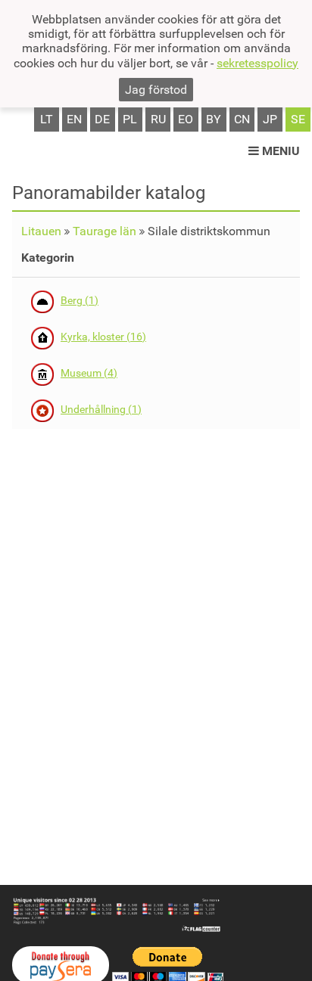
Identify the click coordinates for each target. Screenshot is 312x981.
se (298, 119)
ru (158, 119)
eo (185, 119)
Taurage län (104, 231)
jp (270, 119)
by (213, 119)
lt (46, 119)
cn (242, 119)
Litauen (41, 231)
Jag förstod (156, 89)
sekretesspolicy (257, 63)
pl (130, 119)
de (102, 119)
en (74, 119)
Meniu (279, 151)
